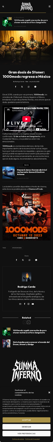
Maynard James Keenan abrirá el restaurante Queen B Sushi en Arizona (32, 172)
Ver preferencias (26, 433)
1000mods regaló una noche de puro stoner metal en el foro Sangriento (31, 21)
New (27, 81)
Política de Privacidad (32, 439)
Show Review (20, 17)
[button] (49, 392)
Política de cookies (18, 439)
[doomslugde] (6, 343)
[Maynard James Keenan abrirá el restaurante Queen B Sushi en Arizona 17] (8, 173)
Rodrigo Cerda (26, 286)
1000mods (17, 248)
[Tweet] (22, 87)
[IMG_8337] (7, 21)
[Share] (15, 87)
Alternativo (22, 167)
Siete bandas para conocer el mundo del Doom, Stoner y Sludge (31, 343)
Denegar (26, 427)
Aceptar (26, 420)
